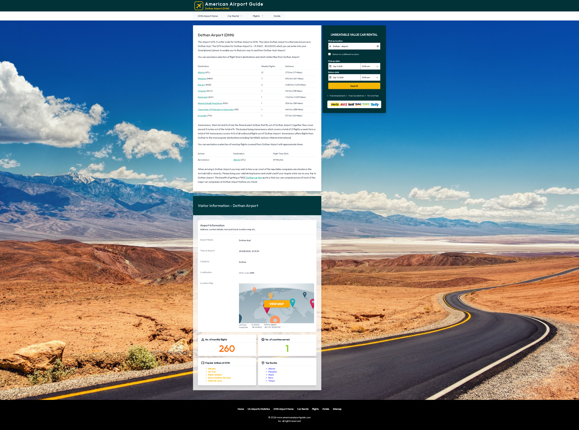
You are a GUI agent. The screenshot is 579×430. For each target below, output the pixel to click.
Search (354, 86)
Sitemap (337, 408)
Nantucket (202, 97)
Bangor (201, 84)
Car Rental (233, 15)
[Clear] (377, 46)
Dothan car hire (254, 177)
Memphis (202, 78)
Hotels (277, 15)
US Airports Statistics (259, 408)
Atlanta (201, 72)
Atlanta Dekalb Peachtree (210, 103)
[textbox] (354, 46)
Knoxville (202, 115)
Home (241, 408)
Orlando (202, 91)
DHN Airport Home (208, 15)
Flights (256, 15)
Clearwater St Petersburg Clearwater (216, 109)
